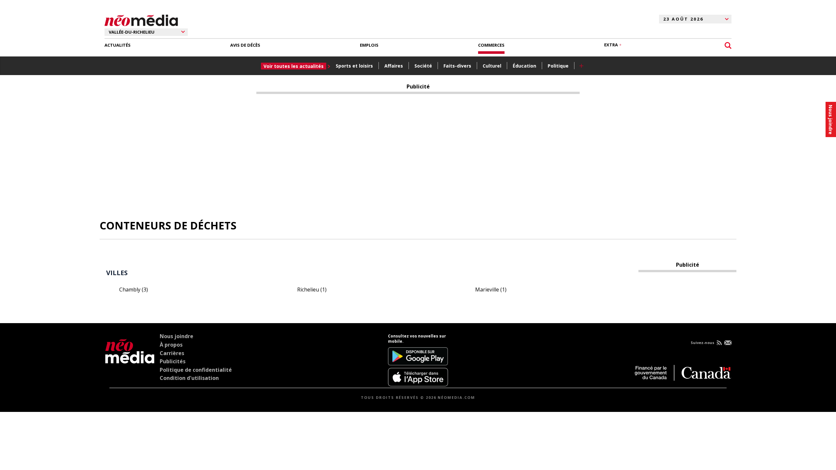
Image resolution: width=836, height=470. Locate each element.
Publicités (172, 361)
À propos (171, 344)
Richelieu (312, 289)
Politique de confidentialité (196, 369)
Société (423, 66)
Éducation (524, 66)
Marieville (490, 289)
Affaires (393, 66)
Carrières (172, 353)
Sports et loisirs (354, 66)
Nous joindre (176, 336)
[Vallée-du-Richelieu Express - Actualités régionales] (141, 19)
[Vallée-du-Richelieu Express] (129, 360)
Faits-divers (457, 66)
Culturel (492, 66)
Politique (558, 66)
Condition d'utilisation (189, 378)
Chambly (133, 289)
